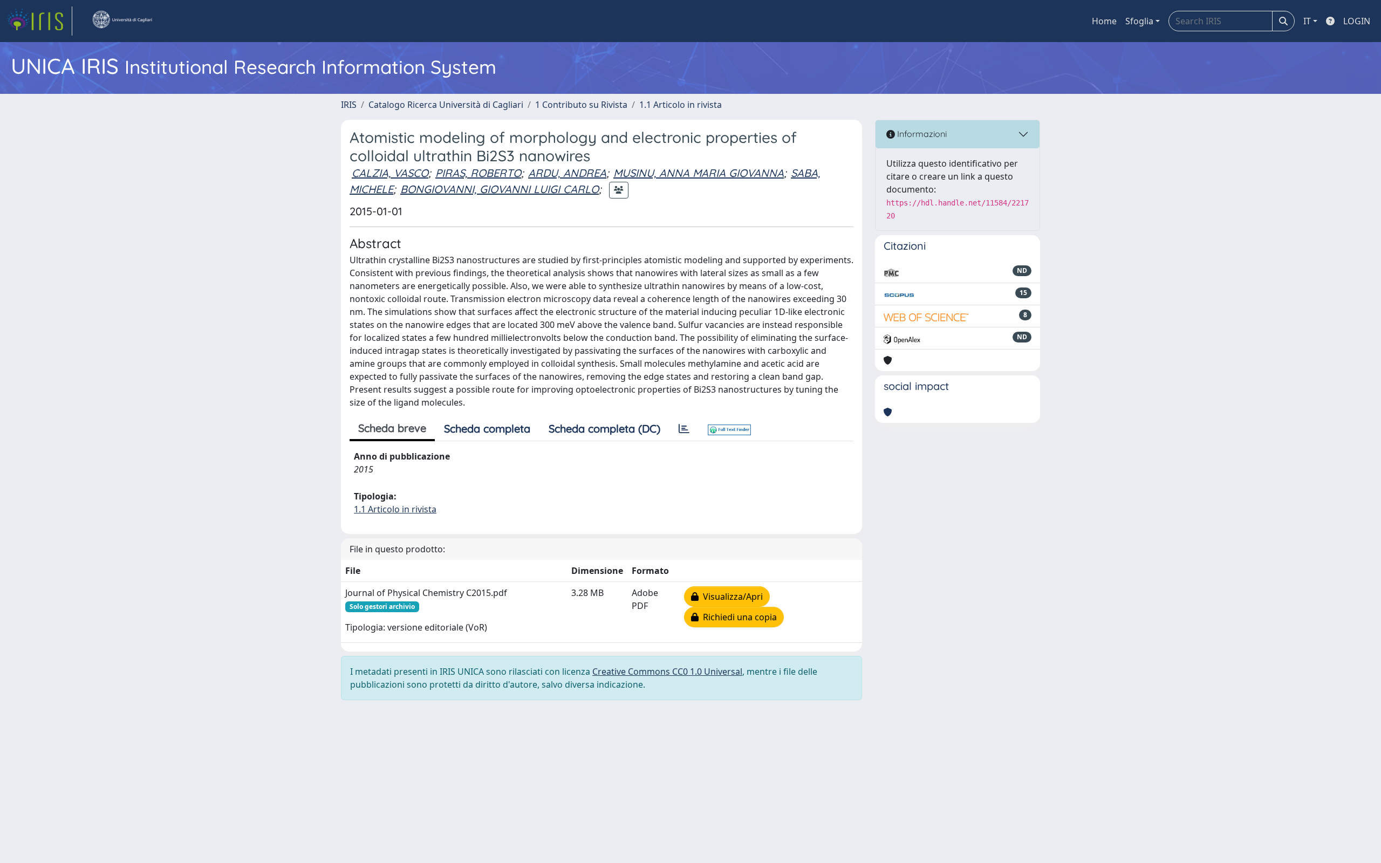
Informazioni (921, 133)
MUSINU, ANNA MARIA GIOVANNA (698, 173)
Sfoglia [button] (1139, 21)
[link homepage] (39, 21)
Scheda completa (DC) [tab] (604, 428)
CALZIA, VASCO (390, 173)
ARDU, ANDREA (567, 173)
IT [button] (1307, 21)
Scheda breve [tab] (392, 428)
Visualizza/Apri (731, 596)
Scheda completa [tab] (487, 428)
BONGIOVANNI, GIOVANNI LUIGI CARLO (499, 189)
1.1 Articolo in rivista (680, 105)
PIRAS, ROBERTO (478, 173)
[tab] (684, 428)
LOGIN (1356, 21)
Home (1104, 21)
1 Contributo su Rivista (581, 105)
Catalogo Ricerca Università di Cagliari (445, 105)
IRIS (349, 105)
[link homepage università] (122, 21)
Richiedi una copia (738, 617)
